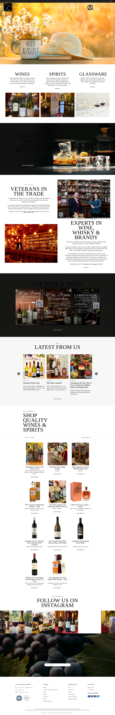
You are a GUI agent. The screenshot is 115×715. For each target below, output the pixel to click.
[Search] (102, 7)
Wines (42, 7)
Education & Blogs (47, 701)
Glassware (35, 7)
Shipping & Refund (72, 698)
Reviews (60, 7)
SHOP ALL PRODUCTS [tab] (86, 437)
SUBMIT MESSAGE (57, 668)
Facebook (92, 687)
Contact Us (76, 7)
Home (21, 7)
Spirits (48, 7)
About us (67, 7)
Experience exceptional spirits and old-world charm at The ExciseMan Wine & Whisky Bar (28, 212)
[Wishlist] (107, 7)
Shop (26, 7)
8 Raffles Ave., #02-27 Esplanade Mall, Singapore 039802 (86, 264)
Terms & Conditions (72, 696)
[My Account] (104, 7)
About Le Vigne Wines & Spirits (50, 689)
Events (54, 7)
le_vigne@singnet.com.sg (23, 692)
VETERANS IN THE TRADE (29, 191)
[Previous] (10, 307)
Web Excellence (67, 712)
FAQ (69, 687)
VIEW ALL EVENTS (57, 330)
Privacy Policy (71, 694)
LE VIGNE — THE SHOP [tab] (29, 437)
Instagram (92, 689)
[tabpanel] (57, 33)
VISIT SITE (86, 267)
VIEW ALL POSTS (57, 398)
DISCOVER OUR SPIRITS (28, 165)
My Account (71, 689)
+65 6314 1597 (20, 689)
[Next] (104, 307)
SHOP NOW (22, 86)
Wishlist (70, 692)
